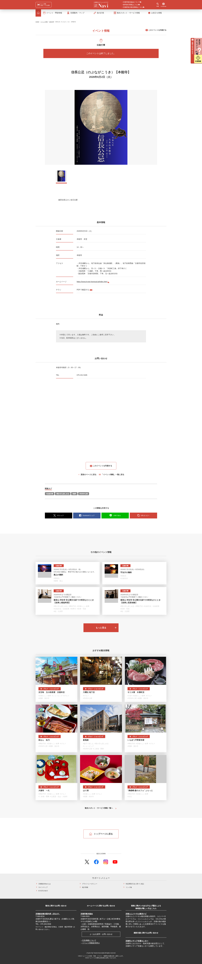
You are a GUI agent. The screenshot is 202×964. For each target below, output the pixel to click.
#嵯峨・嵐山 (58, 581)
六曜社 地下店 (89, 692)
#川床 (130, 696)
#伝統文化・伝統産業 (61, 609)
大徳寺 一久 (44, 790)
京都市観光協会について (131, 2)
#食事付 (73, 609)
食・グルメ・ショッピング (49, 689)
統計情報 (85, 887)
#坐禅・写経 (81, 609)
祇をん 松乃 (44, 740)
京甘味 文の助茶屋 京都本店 (51, 692)
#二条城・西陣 (98, 749)
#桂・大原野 (58, 611)
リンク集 (129, 887)
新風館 (86, 740)
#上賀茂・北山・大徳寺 (58, 796)
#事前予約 (72, 606)
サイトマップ (43, 887)
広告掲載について (89, 940)
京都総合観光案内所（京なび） (48, 914)
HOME (37, 21)
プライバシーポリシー (89, 884)
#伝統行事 (49, 494)
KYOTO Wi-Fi (43, 891)
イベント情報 (44, 21)
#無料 (74, 494)
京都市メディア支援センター (137, 941)
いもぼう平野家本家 (136, 740)
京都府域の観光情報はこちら (133, 7)
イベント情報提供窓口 (91, 943)
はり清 (86, 790)
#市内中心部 (83, 494)
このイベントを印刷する (157, 30)
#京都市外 (124, 578)
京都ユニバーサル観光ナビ (136, 914)
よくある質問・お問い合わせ (101, 934)
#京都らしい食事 (83, 606)
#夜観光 (57, 578)
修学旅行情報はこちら (130, 5)
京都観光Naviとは (44, 884)
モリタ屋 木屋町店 (136, 692)
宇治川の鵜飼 (126, 572)
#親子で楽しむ (88, 743)
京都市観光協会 (87, 914)
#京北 (130, 796)
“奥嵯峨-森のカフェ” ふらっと (140, 790)
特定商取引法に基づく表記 (135, 884)
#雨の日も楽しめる (62, 494)
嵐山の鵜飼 (58, 575)
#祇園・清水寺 (43, 698)
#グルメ (66, 696)
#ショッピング (57, 696)
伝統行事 (51, 21)
